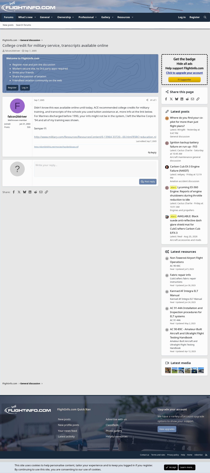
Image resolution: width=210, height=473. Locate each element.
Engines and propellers (182, 210)
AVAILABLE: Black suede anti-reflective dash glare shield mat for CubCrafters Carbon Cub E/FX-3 (186, 224)
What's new (25, 17)
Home (189, 455)
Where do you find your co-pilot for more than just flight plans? (186, 122)
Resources (123, 17)
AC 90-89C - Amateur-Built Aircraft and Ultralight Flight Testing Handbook (187, 333)
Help (183, 455)
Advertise (198, 455)
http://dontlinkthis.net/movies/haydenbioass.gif (56, 146)
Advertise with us (116, 419)
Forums (8, 17)
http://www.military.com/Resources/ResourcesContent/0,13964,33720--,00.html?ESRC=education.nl (95, 137)
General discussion (180, 136)
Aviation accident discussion (184, 181)
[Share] (147, 100)
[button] (35, 17)
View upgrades (167, 429)
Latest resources (183, 252)
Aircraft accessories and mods (185, 239)
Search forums (23, 24)
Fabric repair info (180, 275)
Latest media (181, 363)
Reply (153, 152)
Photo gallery (114, 430)
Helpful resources (116, 436)
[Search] (205, 17)
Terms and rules (158, 455)
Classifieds (112, 425)
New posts (8, 24)
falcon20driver (12, 50)
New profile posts (68, 425)
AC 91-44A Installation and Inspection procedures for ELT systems (186, 312)
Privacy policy (173, 455)
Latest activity (66, 436)
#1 (151, 100)
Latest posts (180, 111)
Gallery (105, 17)
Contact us (144, 455)
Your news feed (67, 430)
